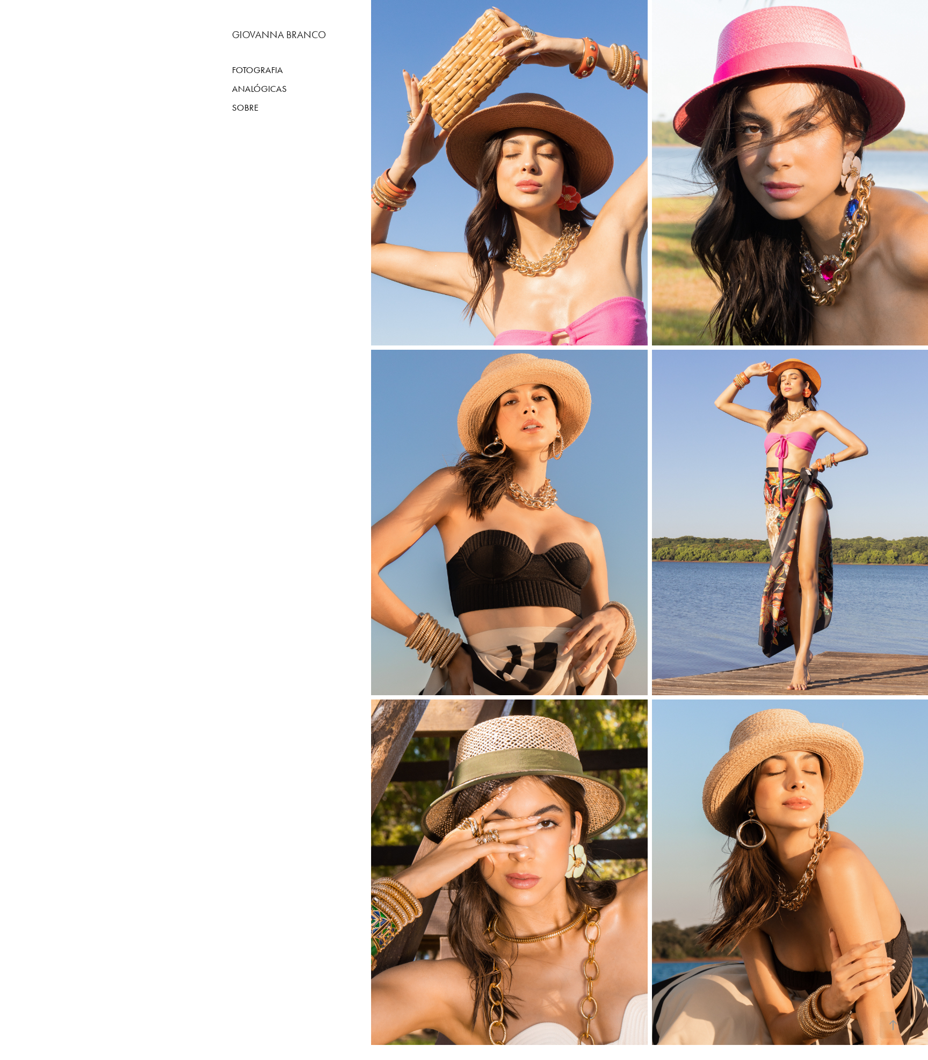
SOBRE (245, 107)
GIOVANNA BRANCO (279, 34)
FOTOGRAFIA (257, 69)
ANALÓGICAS (259, 88)
